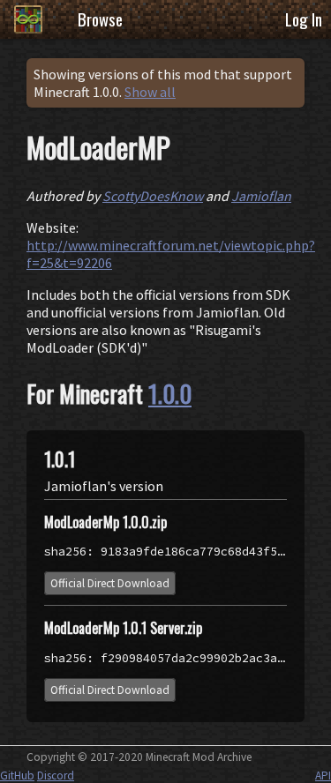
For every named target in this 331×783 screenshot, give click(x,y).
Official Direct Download (109, 583)
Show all (150, 92)
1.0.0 (170, 393)
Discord (55, 775)
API (323, 775)
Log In (303, 19)
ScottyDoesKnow (152, 196)
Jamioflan (261, 196)
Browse (100, 19)
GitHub (17, 775)
